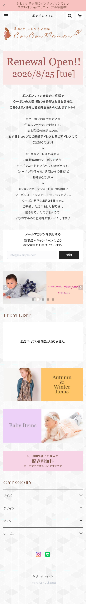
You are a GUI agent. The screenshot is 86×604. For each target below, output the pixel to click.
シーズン (9, 533)
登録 (69, 255)
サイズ (7, 495)
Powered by (38, 583)
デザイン (8, 508)
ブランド (8, 521)
